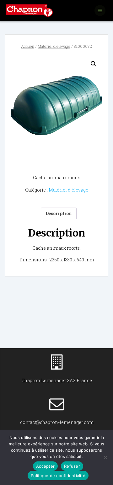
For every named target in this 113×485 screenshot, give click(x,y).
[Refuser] (105, 457)
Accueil (27, 46)
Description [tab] (59, 213)
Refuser (72, 466)
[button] (93, 64)
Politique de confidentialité (58, 475)
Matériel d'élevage (54, 46)
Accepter (45, 466)
